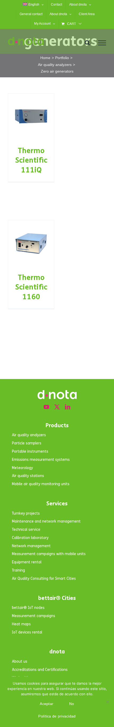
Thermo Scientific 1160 (31, 287)
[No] (107, 701)
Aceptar (46, 704)
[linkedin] (67, 407)
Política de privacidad (57, 716)
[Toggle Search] (87, 42)
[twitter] (57, 407)
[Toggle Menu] (102, 43)
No (71, 704)
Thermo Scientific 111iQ (31, 160)
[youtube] (46, 407)
